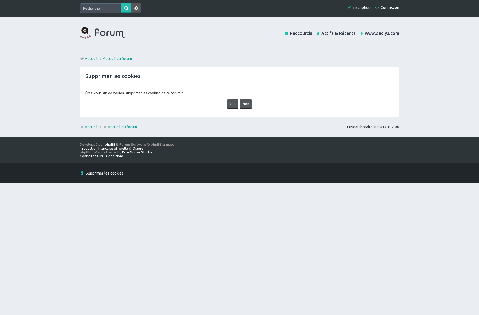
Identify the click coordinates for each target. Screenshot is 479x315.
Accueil (91, 127)
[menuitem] (387, 7)
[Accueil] (102, 33)
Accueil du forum (122, 127)
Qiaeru (138, 148)
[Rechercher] (126, 8)
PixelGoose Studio (137, 152)
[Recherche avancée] (136, 8)
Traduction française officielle (104, 148)
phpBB (110, 144)
